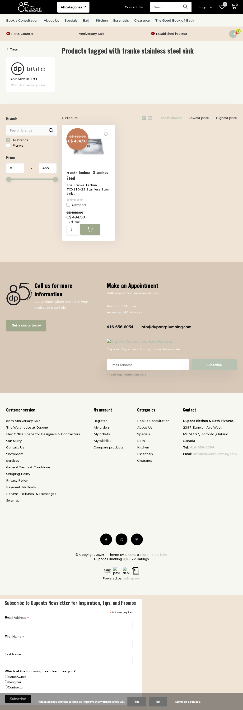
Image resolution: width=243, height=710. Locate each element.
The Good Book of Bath (174, 20)
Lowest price (199, 118)
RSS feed (159, 554)
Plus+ (144, 554)
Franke (17, 145)
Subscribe (214, 365)
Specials (71, 20)
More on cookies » (188, 701)
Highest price (226, 118)
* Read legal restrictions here (126, 374)
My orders (101, 427)
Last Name (13, 654)
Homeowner (17, 677)
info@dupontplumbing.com (165, 326)
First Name (14, 636)
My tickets (101, 434)
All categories (71, 7)
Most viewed (171, 118)
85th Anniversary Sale (28, 85)
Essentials (121, 20)
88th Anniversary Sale (23, 421)
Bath (86, 20)
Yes (137, 701)
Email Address (17, 617)
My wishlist (102, 441)
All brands (20, 140)
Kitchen (102, 20)
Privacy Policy (17, 480)
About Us (51, 20)
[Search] (186, 7)
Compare (79, 205)
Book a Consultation (22, 20)
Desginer (14, 682)
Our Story (14, 441)
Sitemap (12, 500)
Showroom (14, 454)
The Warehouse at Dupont (27, 427)
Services (12, 460)
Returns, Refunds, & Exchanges (31, 494)
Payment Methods (21, 487)
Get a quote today (26, 325)
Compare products (108, 447)
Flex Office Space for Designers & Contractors (43, 434)
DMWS (130, 554)
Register (100, 421)
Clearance (142, 20)
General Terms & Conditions (28, 467)
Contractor (16, 687)
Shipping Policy (18, 474)
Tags (14, 49)
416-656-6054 (120, 326)
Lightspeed (131, 578)
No (158, 701)
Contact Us (134, 7)
